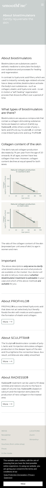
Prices (3, 449)
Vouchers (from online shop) (13, 444)
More (6, 322)
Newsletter (6, 435)
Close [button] (23, 484)
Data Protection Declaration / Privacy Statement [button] (19, 476)
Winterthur (34, 440)
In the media (6, 453)
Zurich (32, 435)
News (3, 440)
